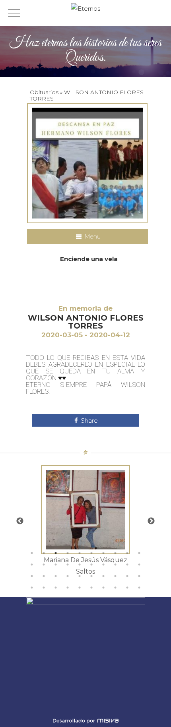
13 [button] (56, 564)
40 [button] (139, 588)
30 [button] (139, 576)
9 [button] (127, 553)
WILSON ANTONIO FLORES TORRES (86, 322)
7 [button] (103, 553)
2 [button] (44, 553)
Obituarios (44, 92)
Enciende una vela (89, 259)
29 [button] (127, 576)
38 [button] (115, 588)
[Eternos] (85, 8)
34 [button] (68, 588)
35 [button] (80, 588)
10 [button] (139, 553)
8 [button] (115, 553)
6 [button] (91, 553)
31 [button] (32, 588)
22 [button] (44, 576)
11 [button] (32, 564)
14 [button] (68, 564)
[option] (85, 521)
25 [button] (80, 576)
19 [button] (127, 564)
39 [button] (127, 588)
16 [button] (91, 564)
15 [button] (80, 564)
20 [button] (139, 564)
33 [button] (56, 588)
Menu (92, 236)
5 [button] (80, 553)
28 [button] (115, 576)
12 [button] (44, 564)
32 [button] (44, 588)
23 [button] (56, 576)
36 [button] (91, 588)
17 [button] (103, 564)
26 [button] (91, 576)
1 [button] (32, 553)
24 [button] (68, 576)
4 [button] (68, 553)
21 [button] (32, 576)
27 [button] (103, 576)
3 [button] (56, 553)
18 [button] (115, 564)
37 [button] (103, 588)
